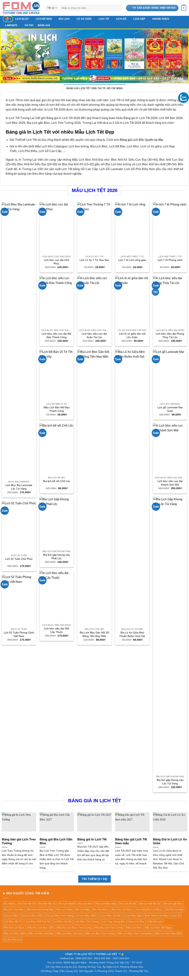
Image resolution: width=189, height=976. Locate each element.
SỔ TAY (29, 25)
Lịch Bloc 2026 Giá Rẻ (38, 921)
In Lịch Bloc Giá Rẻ (109, 915)
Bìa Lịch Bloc (85, 903)
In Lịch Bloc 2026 (86, 915)
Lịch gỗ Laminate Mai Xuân (170, 409)
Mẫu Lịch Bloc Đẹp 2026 (168, 933)
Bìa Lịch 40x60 (67, 903)
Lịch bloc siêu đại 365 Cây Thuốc (56, 630)
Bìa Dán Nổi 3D (47, 903)
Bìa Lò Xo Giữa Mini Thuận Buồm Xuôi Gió (132, 634)
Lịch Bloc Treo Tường (87, 921)
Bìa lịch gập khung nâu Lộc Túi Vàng (170, 781)
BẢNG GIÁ (44, 25)
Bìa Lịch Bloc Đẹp (106, 903)
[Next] (180, 56)
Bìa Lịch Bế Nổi (127, 903)
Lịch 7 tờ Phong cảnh (170, 260)
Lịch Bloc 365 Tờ (13, 921)
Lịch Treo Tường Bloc (114, 921)
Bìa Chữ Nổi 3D (26, 903)
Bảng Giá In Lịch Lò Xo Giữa (170, 841)
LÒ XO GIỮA (84, 19)
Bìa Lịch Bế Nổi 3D (150, 903)
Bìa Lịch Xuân (64, 909)
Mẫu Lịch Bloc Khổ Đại (41, 933)
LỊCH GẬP (139, 19)
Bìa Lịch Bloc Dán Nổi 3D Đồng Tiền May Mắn (94, 634)
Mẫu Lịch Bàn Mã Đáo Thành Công (57, 409)
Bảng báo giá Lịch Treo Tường (19, 841)
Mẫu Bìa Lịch (155, 921)
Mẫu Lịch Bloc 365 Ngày (158, 927)
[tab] (94, 88)
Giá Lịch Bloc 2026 (32, 915)
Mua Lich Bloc (137, 921)
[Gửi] (119, 8)
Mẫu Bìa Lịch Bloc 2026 (41, 927)
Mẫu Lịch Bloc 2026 (14, 933)
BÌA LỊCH (64, 19)
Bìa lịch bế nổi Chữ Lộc (56, 481)
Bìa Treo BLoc (100, 909)
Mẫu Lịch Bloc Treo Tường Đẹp (135, 933)
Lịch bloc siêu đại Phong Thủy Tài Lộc (170, 335)
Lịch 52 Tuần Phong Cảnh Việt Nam (19, 634)
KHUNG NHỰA (160, 19)
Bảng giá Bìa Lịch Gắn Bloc (56, 841)
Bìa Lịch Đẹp (82, 909)
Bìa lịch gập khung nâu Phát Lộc (56, 556)
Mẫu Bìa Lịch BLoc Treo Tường (74, 927)
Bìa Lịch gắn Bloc (173, 903)
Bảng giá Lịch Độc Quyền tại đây (141, 139)
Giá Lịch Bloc (11, 915)
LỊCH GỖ (121, 19)
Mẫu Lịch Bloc (133, 927)
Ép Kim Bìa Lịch (12, 939)
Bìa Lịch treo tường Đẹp (40, 909)
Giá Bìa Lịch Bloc (174, 909)
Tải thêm (94, 879)
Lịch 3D (176, 915)
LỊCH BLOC (22, 19)
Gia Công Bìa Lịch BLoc (149, 909)
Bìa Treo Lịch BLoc (122, 909)
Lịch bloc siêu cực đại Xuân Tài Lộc (94, 335)
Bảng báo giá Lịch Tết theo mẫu (131, 841)
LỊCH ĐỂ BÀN (44, 19)
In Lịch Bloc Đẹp (132, 915)
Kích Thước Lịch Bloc (157, 915)
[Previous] (8, 56)
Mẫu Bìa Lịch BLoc (14, 927)
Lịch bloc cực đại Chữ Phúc (56, 262)
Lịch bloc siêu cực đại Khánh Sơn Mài (170, 483)
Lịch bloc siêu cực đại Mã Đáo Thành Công (56, 335)
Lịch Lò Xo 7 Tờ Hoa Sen (94, 260)
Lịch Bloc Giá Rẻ (62, 921)
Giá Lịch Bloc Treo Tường (60, 915)
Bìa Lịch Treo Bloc (14, 909)
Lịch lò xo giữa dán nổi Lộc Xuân (132, 335)
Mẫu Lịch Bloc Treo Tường (99, 933)
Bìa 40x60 (9, 903)
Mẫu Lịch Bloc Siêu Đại (69, 933)
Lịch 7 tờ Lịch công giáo (132, 260)
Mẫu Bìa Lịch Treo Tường (109, 927)
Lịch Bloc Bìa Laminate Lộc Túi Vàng (19, 487)
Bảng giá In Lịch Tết (92, 839)
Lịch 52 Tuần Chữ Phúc (19, 558)
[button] (183, 8)
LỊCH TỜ (104, 19)
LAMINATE (11, 25)
